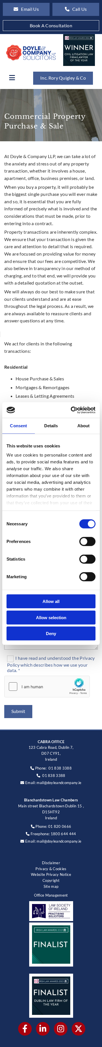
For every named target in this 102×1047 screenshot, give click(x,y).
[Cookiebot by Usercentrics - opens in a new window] (71, 410)
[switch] (87, 541)
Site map (51, 886)
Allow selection (51, 617)
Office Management (51, 895)
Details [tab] (51, 425)
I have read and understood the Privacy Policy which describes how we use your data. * (51, 664)
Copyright (51, 880)
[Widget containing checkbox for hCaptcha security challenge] (47, 686)
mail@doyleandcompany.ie (59, 782)
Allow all (51, 601)
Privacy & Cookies (50, 868)
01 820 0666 (59, 826)
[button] (26, 9)
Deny (51, 633)
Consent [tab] (18, 425)
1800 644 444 (63, 834)
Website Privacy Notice (51, 874)
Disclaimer (51, 863)
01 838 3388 (60, 768)
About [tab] (83, 425)
